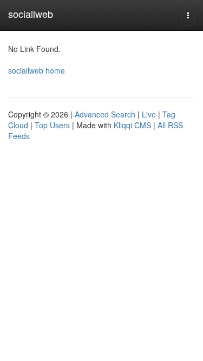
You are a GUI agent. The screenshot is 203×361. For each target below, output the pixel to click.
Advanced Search (105, 114)
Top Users (52, 125)
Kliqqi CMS (132, 125)
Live (149, 114)
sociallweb (30, 13)
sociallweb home (36, 70)
